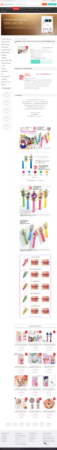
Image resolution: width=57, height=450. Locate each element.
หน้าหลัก (17, 38)
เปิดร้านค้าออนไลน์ (47, 0)
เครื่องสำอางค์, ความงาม (6, 41)
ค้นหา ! (44, 4)
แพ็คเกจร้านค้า (16, 8)
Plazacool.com (45, 448)
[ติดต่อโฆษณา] (6, 94)
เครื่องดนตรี (3, 57)
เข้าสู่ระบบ (54, 0)
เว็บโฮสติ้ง (32, 438)
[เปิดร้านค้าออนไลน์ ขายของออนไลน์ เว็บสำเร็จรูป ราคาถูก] (29, 24)
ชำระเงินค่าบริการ (30, 8)
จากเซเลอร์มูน (42, 58)
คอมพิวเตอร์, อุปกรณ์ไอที (6, 49)
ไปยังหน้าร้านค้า (47, 62)
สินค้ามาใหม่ (43, 8)
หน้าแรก (2, 8)
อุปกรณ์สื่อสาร (4, 79)
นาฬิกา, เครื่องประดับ (5, 44)
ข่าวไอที (31, 441)
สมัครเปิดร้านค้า (52, 4)
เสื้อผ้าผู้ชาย (4, 435)
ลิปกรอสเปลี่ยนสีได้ (36, 58)
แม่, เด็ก (2, 65)
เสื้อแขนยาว (4, 441)
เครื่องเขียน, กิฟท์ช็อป (5, 52)
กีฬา (2, 73)
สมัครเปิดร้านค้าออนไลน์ (21, 435)
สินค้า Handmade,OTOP (6, 81)
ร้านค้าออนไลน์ (33, 435)
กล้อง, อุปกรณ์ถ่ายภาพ (5, 76)
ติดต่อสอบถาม (3, 11)
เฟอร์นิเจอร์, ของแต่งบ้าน (6, 63)
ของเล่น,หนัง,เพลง (4, 47)
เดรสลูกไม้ (4, 438)
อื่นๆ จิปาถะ (3, 84)
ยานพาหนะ (3, 68)
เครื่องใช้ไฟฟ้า (4, 55)
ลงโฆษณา (37, 8)
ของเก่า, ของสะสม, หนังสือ (6, 60)
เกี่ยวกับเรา (49, 8)
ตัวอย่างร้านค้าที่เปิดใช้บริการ (21, 444)
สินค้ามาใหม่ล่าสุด (23, 38)
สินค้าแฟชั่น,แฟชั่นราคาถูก (6, 39)
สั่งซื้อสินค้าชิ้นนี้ (35, 62)
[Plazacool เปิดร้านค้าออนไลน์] (8, 4)
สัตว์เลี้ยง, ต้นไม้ (4, 71)
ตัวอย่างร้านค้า (23, 8)
